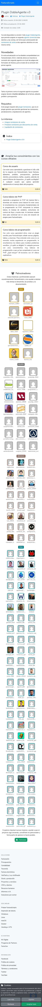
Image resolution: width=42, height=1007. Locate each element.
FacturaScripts (7, 2)
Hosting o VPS (6, 927)
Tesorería (4, 869)
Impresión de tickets (8, 911)
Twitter (3, 972)
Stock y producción (7, 878)
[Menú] (38, 3)
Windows (4, 914)
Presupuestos (6, 862)
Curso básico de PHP (12, 197)
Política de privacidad (8, 965)
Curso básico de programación (16, 230)
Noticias (15, 16)
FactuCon (4, 946)
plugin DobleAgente (33, 35)
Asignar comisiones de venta (14, 122)
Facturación (5, 859)
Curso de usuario (10, 166)
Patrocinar (22, 840)
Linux (3, 917)
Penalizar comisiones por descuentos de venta (20, 125)
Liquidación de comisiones (13, 127)
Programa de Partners (9, 943)
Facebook (4, 959)
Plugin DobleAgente (27, 16)
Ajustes (31, 999)
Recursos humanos (8, 888)
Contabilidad (5, 865)
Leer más (10, 999)
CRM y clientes (6, 885)
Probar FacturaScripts (9, 907)
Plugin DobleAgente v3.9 (15, 139)
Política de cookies (7, 962)
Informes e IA (6, 891)
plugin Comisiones (24, 107)
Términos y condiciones (9, 968)
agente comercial (30, 37)
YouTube (4, 975)
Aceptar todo (31, 1004)
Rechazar (11, 1004)
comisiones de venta (8, 42)
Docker (3, 924)
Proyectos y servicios (8, 882)
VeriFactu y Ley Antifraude (10, 875)
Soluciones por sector (9, 895)
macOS (3, 920)
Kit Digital (4, 940)
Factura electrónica (7, 872)
